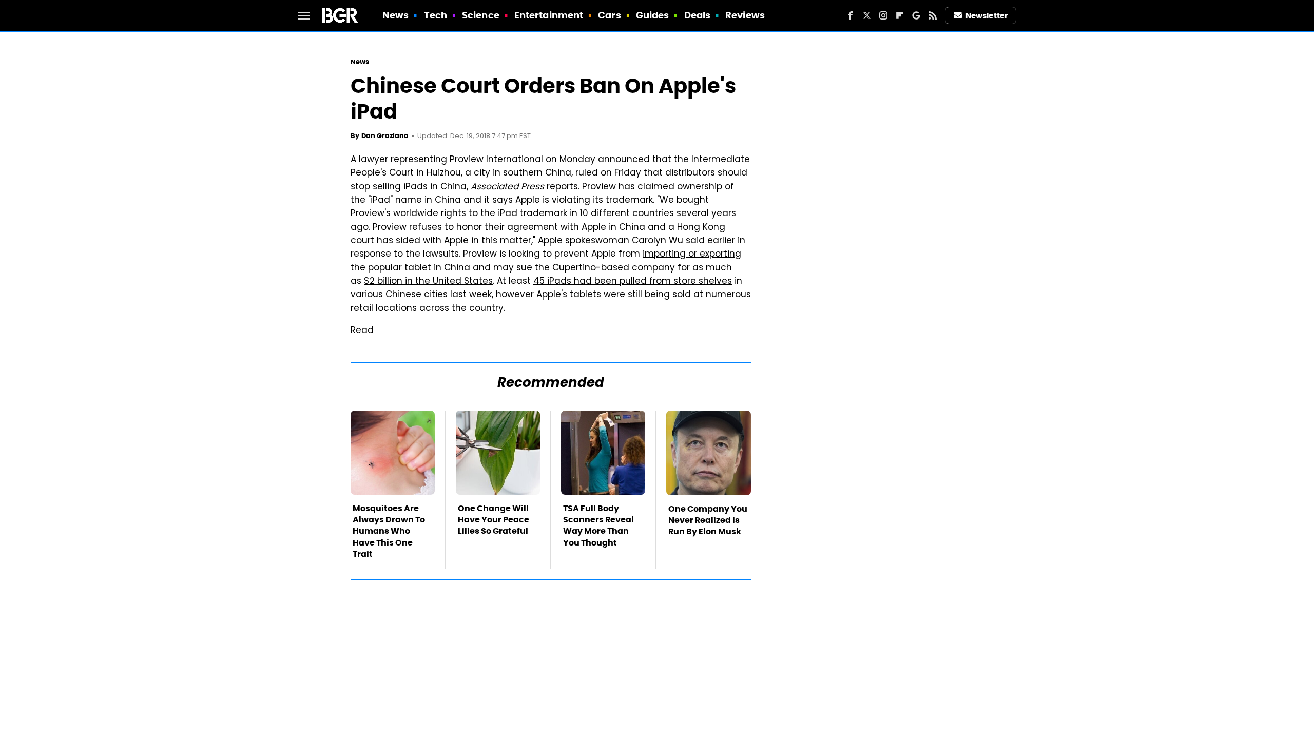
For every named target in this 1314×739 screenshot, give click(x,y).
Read (362, 331)
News (395, 15)
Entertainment (548, 15)
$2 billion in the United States (428, 282)
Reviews (745, 15)
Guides (652, 15)
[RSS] (933, 15)
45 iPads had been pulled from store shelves (632, 282)
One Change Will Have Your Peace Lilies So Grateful (493, 520)
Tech (435, 15)
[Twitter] (867, 15)
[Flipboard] (900, 15)
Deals (697, 15)
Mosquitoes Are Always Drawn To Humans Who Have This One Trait (389, 531)
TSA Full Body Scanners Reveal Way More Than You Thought (598, 525)
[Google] (916, 15)
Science (480, 15)
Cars (609, 15)
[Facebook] (850, 15)
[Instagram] (883, 15)
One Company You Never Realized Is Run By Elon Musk (707, 520)
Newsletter (986, 16)
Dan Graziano (384, 135)
